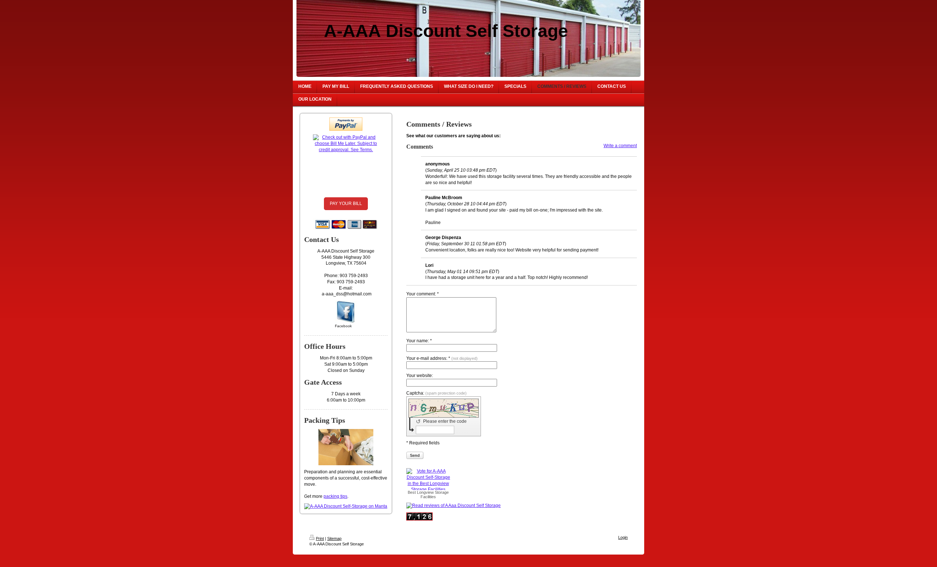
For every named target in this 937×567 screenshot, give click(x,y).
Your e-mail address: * (442, 358)
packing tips (335, 496)
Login (623, 537)
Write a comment (620, 145)
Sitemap (334, 538)
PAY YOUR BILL (346, 203)
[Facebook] (346, 312)
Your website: (419, 375)
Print (320, 538)
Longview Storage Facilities (433, 494)
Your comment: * (422, 293)
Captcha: (436, 393)
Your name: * (419, 340)
